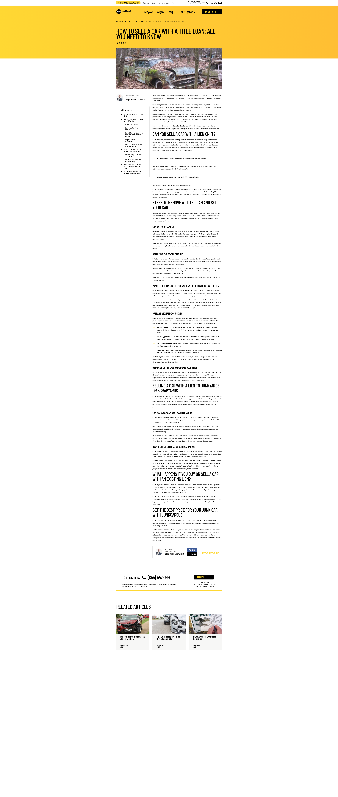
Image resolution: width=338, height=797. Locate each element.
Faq (173, 3)
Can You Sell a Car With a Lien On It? (133, 115)
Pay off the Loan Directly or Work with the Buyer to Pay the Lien (134, 134)
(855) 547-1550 (215, 3)
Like (193, 550)
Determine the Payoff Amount (132, 128)
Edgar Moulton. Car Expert (135, 99)
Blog (153, 3)
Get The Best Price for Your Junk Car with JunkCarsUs (132, 172)
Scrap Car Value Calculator (129, 3)
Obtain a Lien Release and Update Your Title (133, 145)
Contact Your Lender (131, 124)
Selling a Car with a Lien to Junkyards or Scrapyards (132, 150)
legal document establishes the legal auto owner (188, 350)
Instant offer (210, 11)
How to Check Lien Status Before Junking (133, 160)
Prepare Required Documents (130, 140)
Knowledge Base (163, 3)
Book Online (201, 577)
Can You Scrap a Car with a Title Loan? (133, 155)
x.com (193, 554)
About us (146, 3)
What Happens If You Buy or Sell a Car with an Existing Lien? (132, 166)
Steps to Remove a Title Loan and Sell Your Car (133, 120)
